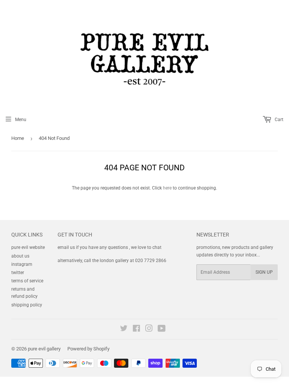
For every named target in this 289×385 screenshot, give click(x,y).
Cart (278, 119)
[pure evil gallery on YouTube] (162, 329)
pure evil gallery (44, 349)
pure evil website (28, 247)
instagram (21, 264)
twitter (17, 272)
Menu (20, 119)
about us (20, 256)
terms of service (27, 280)
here (167, 188)
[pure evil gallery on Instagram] (149, 329)
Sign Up (264, 272)
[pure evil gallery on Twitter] (124, 329)
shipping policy (26, 305)
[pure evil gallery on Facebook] (136, 329)
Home (17, 138)
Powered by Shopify (88, 349)
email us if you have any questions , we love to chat (109, 247)
